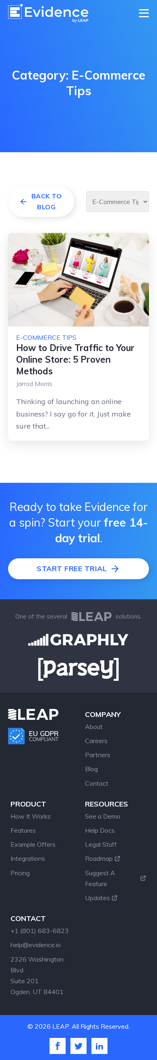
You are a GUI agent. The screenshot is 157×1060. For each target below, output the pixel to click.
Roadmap (99, 858)
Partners (97, 755)
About (94, 727)
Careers (96, 741)
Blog (91, 769)
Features (23, 830)
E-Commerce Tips (46, 337)
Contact (96, 783)
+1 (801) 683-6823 (39, 931)
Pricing (20, 873)
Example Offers (33, 844)
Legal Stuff (101, 844)
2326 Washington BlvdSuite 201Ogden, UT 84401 (37, 975)
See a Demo (102, 816)
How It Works (30, 816)
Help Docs (100, 830)
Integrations (27, 858)
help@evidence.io (35, 945)
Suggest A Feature (100, 878)
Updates (97, 898)
